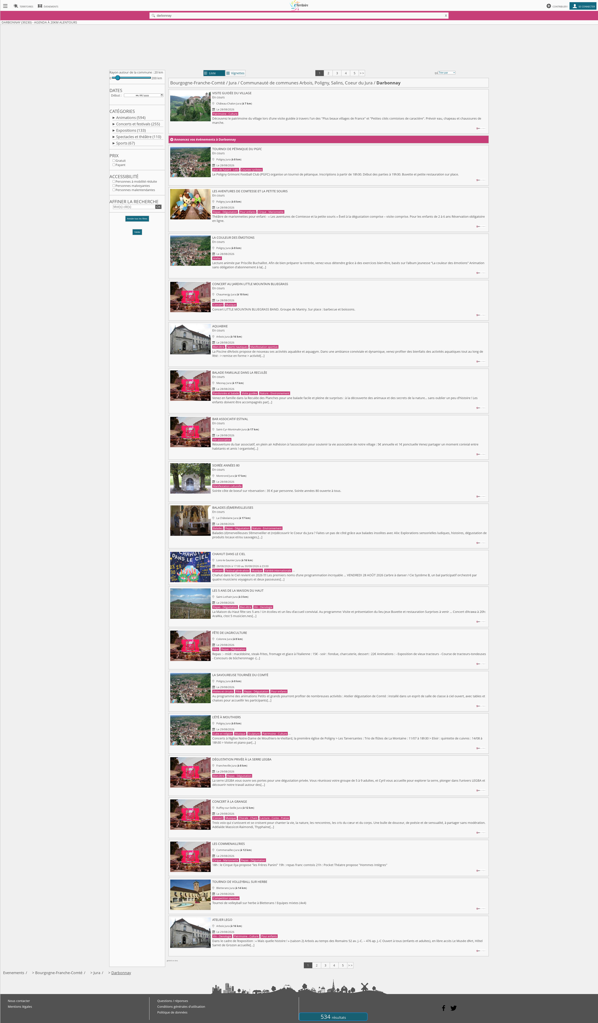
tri (436, 73)
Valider (137, 232)
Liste (210, 73)
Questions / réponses (172, 1001)
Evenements (13, 972)
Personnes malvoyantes (133, 186)
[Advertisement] (299, 46)
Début (115, 95)
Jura (233, 83)
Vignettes (235, 73)
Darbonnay (121, 972)
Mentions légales (20, 1006)
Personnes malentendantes (135, 190)
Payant (120, 165)
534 (333, 1017)
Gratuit (121, 161)
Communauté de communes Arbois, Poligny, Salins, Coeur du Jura (306, 83)
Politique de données (172, 1012)
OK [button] (158, 207)
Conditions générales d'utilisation (181, 1006)
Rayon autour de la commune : (131, 72)
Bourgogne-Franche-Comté (197, 83)
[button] (137, 220)
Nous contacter (19, 1001)
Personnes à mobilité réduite (136, 181)
